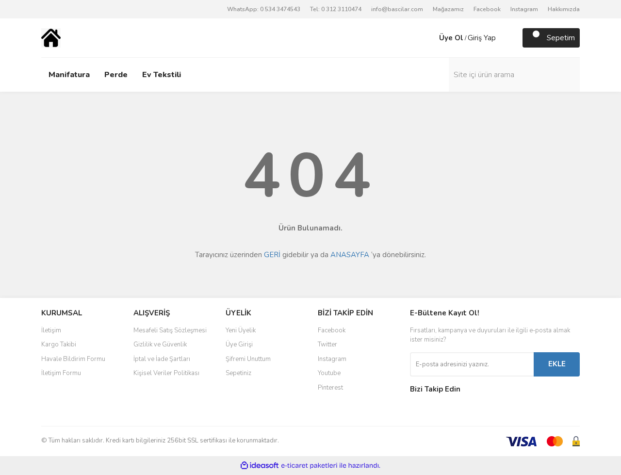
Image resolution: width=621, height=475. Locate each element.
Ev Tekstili (161, 74)
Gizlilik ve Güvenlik (160, 344)
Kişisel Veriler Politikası (166, 373)
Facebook (487, 9)
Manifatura (69, 74)
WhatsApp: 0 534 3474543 (263, 9)
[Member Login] (429, 38)
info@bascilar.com (397, 9)
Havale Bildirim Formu (73, 359)
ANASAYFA (349, 255)
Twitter (327, 344)
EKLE (557, 364)
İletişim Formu (61, 373)
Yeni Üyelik (241, 330)
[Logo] (51, 37)
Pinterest (330, 387)
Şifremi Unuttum (248, 359)
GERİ (272, 255)
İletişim (51, 330)
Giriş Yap (482, 38)
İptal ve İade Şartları (161, 359)
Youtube (329, 373)
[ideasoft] (259, 465)
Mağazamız (448, 9)
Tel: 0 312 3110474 (335, 9)
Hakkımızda (564, 9)
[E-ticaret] (309, 465)
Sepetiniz (238, 373)
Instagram (524, 9)
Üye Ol (451, 38)
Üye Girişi (239, 344)
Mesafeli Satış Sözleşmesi (170, 330)
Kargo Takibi (58, 344)
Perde (116, 74)
